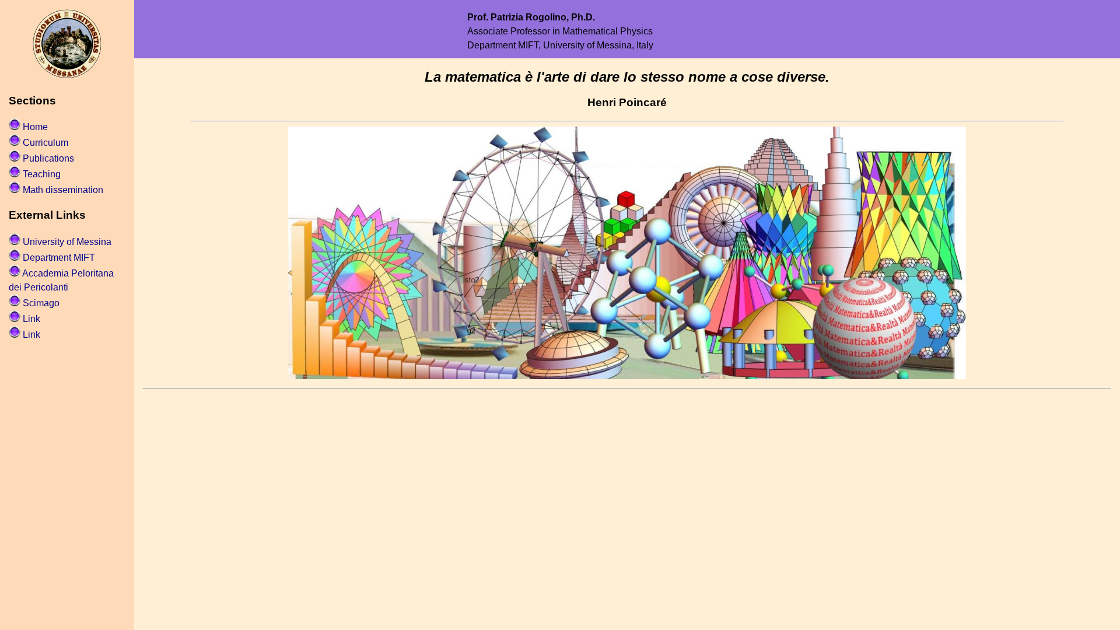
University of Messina (67, 242)
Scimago (41, 303)
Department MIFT (59, 257)
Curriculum (45, 143)
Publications (48, 158)
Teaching (42, 174)
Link (31, 319)
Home (35, 127)
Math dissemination (63, 190)
